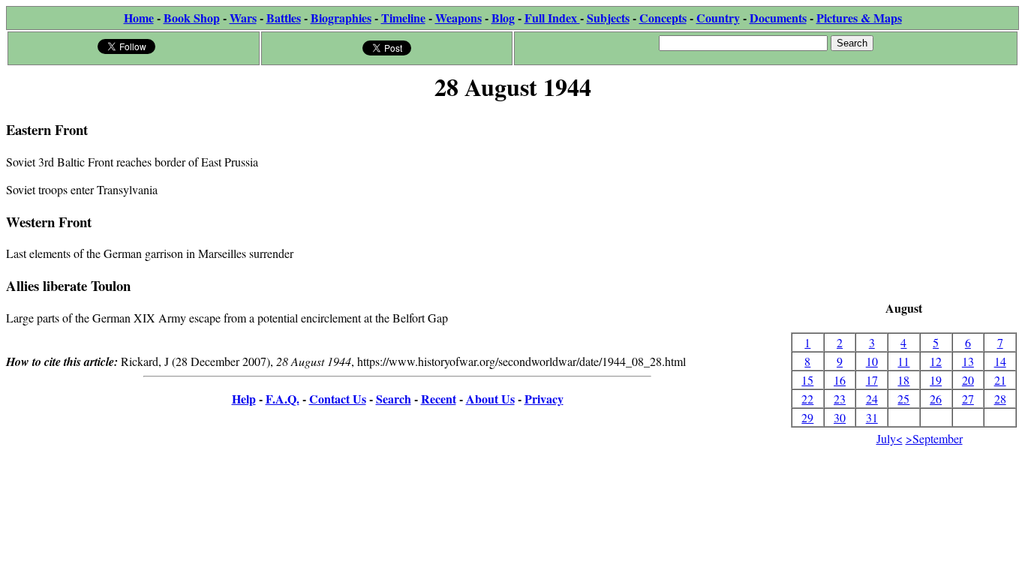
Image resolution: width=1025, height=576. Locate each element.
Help (244, 398)
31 (872, 417)
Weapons (458, 17)
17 (872, 380)
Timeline (403, 17)
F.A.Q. (282, 398)
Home (139, 17)
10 (872, 361)
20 (968, 380)
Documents (778, 17)
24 (872, 398)
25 (903, 398)
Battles (283, 17)
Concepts (663, 17)
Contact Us (337, 398)
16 (840, 380)
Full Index (552, 17)
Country (718, 17)
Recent (438, 398)
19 (936, 380)
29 (807, 417)
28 (1000, 398)
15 (807, 380)
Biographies (341, 17)
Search (393, 398)
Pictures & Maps (859, 17)
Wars (243, 17)
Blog (503, 17)
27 (968, 398)
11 (903, 361)
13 (968, 361)
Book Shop (192, 17)
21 (1000, 380)
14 (1000, 361)
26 (936, 398)
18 (903, 380)
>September (934, 438)
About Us (490, 398)
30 (840, 417)
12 (936, 361)
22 (807, 398)
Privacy (544, 398)
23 (840, 398)
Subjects (608, 17)
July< (889, 438)
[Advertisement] (904, 202)
